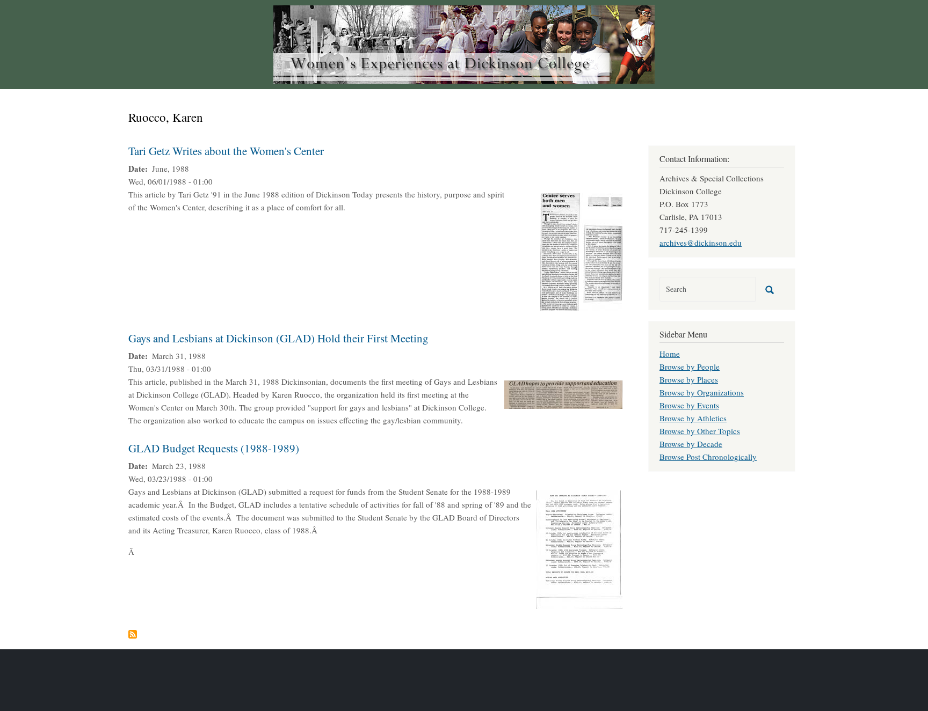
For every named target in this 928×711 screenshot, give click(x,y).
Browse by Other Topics (699, 431)
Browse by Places (688, 379)
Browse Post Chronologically (708, 456)
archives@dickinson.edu (700, 242)
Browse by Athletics (693, 418)
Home (669, 353)
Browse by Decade (690, 443)
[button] (581, 250)
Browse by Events (689, 405)
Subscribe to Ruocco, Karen (132, 634)
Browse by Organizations (701, 392)
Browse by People (689, 366)
